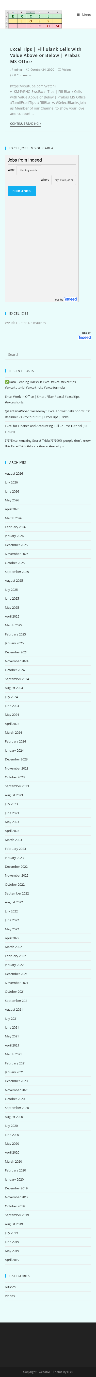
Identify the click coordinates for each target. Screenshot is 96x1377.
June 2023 (12, 813)
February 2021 (15, 1063)
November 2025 (16, 553)
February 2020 (15, 1170)
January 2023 (14, 857)
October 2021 (15, 991)
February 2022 (15, 956)
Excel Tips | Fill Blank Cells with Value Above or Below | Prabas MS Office (45, 55)
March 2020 (13, 1161)
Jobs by (86, 332)
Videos (66, 70)
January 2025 (14, 643)
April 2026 (12, 509)
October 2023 (15, 777)
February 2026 (15, 527)
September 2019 (17, 1215)
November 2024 (16, 661)
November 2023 (16, 768)
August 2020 (14, 1117)
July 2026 (11, 482)
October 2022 (15, 884)
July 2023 (11, 804)
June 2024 (12, 705)
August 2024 (14, 688)
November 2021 (16, 982)
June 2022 (12, 920)
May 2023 (12, 822)
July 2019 (11, 1233)
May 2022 (12, 929)
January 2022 (14, 965)
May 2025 (12, 607)
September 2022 (17, 893)
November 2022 (16, 875)
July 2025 (11, 589)
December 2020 (16, 1081)
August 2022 (14, 902)
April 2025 (12, 616)
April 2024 (12, 723)
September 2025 (17, 571)
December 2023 (16, 759)
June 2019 (12, 1241)
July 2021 (11, 1018)
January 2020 (14, 1179)
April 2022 (12, 938)
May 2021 (12, 1036)
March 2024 (13, 732)
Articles (10, 1287)
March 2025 (13, 625)
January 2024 (14, 750)
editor (18, 70)
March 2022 (13, 947)
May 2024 (12, 714)
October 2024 (15, 670)
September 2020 (17, 1107)
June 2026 (12, 491)
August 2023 (14, 795)
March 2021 (13, 1054)
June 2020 (12, 1134)
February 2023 (15, 848)
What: (11, 169)
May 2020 (12, 1143)
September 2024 (17, 679)
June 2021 (12, 1027)
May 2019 (12, 1251)
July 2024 (11, 697)
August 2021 (14, 1009)
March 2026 (13, 518)
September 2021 (17, 1000)
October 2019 (15, 1206)
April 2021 (12, 1045)
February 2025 (15, 634)
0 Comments (23, 75)
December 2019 (16, 1188)
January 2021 (14, 1072)
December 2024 (16, 652)
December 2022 (16, 866)
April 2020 (12, 1152)
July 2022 (11, 911)
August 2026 (14, 473)
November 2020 (16, 1090)
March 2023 (13, 840)
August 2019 (14, 1224)
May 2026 (12, 500)
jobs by (59, 299)
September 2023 (17, 786)
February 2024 (15, 741)
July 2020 (11, 1125)
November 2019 (16, 1197)
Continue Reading (24, 124)
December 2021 (16, 974)
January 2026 (14, 536)
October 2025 (15, 563)
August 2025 (14, 580)
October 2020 (15, 1099)
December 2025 (16, 545)
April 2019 (12, 1259)
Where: (45, 179)
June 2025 (12, 598)
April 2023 (12, 830)
